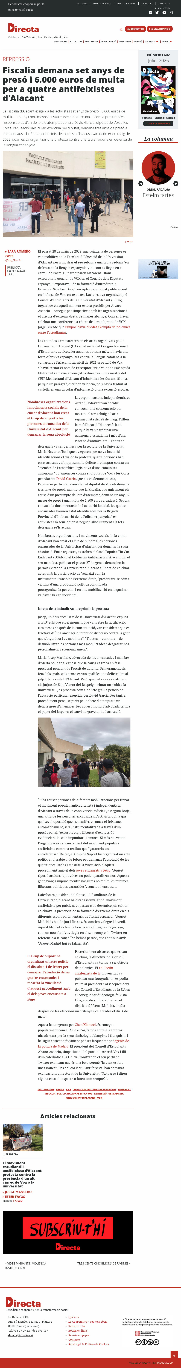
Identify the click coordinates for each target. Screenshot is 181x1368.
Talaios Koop (151, 1363)
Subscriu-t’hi (76, 1326)
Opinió (138, 41)
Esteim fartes (158, 195)
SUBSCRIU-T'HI (135, 28)
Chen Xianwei (85, 1025)
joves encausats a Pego (93, 871)
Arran (60, 1089)
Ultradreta (116, 1093)
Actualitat (75, 41)
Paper (165, 41)
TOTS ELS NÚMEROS (158, 123)
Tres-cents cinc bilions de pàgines (102, 1263)
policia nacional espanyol (74, 1093)
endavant (124, 1089)
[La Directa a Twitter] (157, 13)
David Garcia (66, 479)
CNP (68, 1089)
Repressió (16, 59)
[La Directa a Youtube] (164, 13)
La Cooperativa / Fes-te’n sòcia (87, 1321)
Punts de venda (126, 3)
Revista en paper (78, 1335)
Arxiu (130, 241)
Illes (40, 37)
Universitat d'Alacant (80, 1097)
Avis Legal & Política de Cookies (88, 1344)
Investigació (108, 41)
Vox (99, 1097)
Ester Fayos (15, 1196)
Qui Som (82, 4)
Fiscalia (50, 1093)
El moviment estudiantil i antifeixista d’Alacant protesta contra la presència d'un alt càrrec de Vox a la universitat (22, 1174)
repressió (100, 1093)
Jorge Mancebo (18, 1192)
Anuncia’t (147, 3)
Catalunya (13, 37)
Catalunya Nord (52, 37)
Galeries (150, 41)
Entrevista (125, 41)
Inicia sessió (162, 8)
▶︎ (176, 183)
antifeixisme (46, 1089)
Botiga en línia (102, 3)
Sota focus (60, 41)
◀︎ (141, 183)
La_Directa (14, 260)
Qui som (73, 1317)
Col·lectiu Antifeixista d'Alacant (94, 1089)
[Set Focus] (121, 30)
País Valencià (28, 37)
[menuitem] (13, 37)
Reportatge (91, 41)
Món (65, 37)
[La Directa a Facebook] (150, 13)
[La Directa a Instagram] (171, 13)
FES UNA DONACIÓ (159, 28)
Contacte (164, 3)
